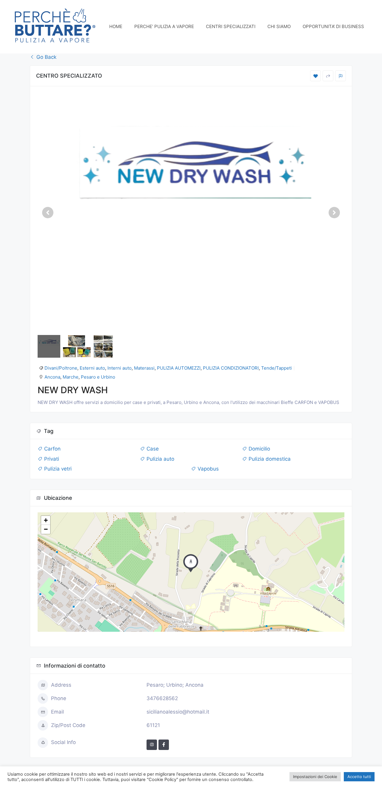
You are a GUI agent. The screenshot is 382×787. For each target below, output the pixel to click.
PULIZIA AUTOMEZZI (179, 368)
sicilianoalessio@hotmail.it (178, 712)
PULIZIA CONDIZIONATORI (231, 368)
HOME (115, 26)
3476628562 (162, 698)
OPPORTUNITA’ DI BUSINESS (333, 26)
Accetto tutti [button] (359, 776)
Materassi (144, 368)
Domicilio (258, 449)
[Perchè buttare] (55, 26)
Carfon (52, 449)
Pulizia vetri (57, 469)
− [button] (46, 529)
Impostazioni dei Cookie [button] (315, 776)
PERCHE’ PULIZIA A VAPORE (164, 26)
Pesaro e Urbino (98, 377)
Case (152, 449)
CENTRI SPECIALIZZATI (230, 26)
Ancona (52, 377)
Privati (51, 459)
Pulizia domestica (269, 459)
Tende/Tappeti (276, 368)
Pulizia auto (159, 459)
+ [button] (46, 520)
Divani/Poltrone (60, 368)
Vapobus (207, 469)
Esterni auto (92, 368)
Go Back (45, 57)
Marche (70, 377)
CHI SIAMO (279, 26)
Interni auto (119, 368)
